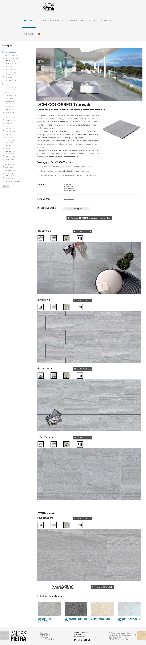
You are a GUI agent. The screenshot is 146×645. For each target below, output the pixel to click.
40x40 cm (9, 137)
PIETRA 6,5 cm (10, 80)
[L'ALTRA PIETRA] (48, 7)
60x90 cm (9, 159)
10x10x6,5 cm (10, 95)
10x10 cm (9, 93)
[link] (89, 268)
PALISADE (9, 178)
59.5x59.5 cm (10, 151)
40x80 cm (9, 142)
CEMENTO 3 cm (11, 58)
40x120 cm (10, 131)
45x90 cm (9, 145)
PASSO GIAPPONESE (12, 181)
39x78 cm (9, 129)
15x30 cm (9, 106)
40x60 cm (9, 140)
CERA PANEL (10, 170)
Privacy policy (79, 637)
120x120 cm (10, 101)
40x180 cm (9, 134)
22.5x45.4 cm (10, 120)
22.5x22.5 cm (10, 118)
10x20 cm (9, 98)
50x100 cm (9, 148)
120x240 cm (10, 104)
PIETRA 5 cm (10, 77)
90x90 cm (9, 167)
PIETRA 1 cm (10, 69)
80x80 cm (9, 165)
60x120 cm (10, 154)
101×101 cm (10, 90)
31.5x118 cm (9, 126)
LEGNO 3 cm (10, 66)
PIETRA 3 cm (10, 75)
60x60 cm (9, 156)
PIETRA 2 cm (10, 72)
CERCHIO (9, 173)
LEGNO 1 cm (10, 61)
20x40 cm (9, 115)
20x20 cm (9, 112)
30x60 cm (9, 123)
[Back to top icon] (135, 640)
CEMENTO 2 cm (11, 55)
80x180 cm (9, 162)
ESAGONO (9, 176)
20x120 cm (9, 109)
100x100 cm (10, 87)
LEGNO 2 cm (10, 63)
